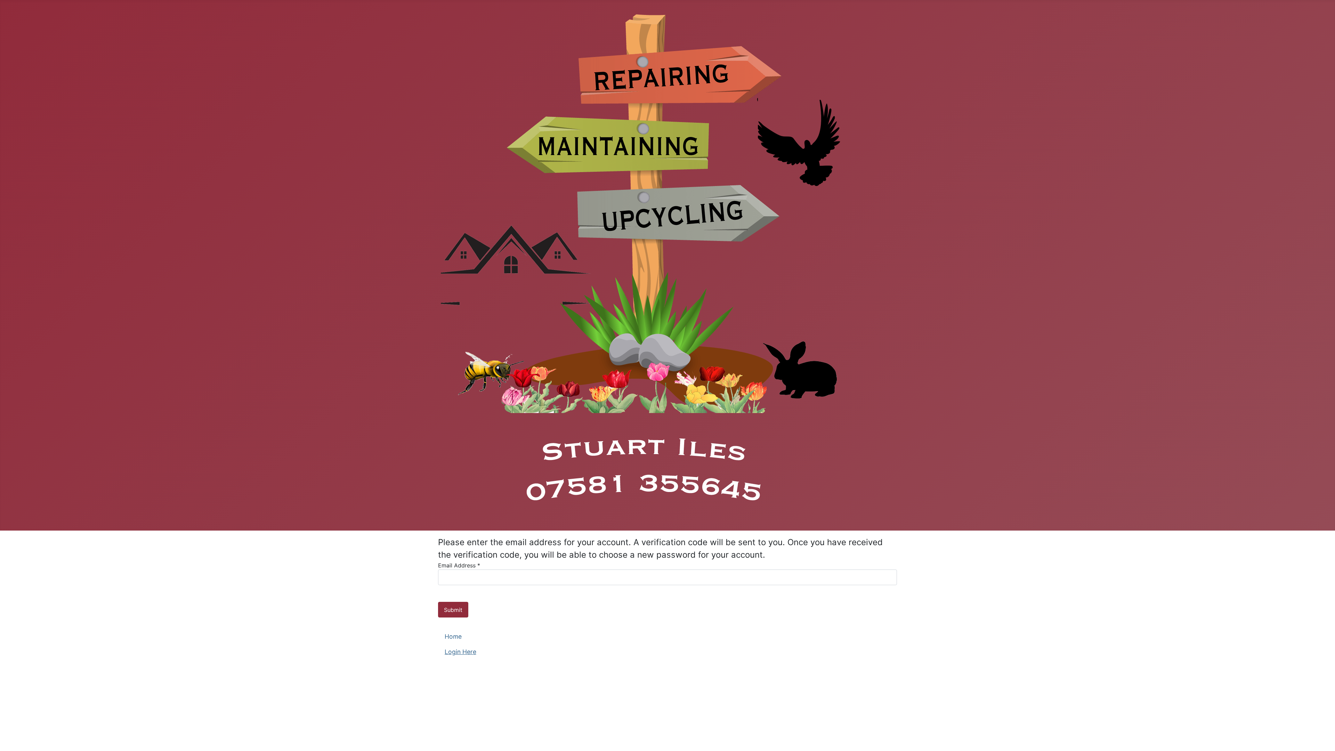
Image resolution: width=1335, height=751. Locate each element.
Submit (453, 609)
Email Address (459, 565)
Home (453, 636)
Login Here (460, 651)
